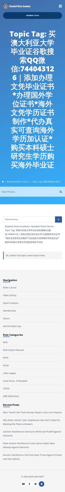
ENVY (41, 476)
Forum (6, 318)
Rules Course (9, 287)
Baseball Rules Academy (17, 226)
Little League (9, 373)
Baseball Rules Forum (18, 181)
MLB (5, 342)
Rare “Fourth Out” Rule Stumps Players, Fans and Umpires (32, 412)
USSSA (6, 388)
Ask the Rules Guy (12, 326)
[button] (60, 6)
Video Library (9, 295)
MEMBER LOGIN (32, 15)
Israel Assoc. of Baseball (15, 380)
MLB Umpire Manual (13, 350)
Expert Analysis (10, 303)
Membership (9, 310)
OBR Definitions (11, 396)
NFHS (5, 357)
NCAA (6, 365)
